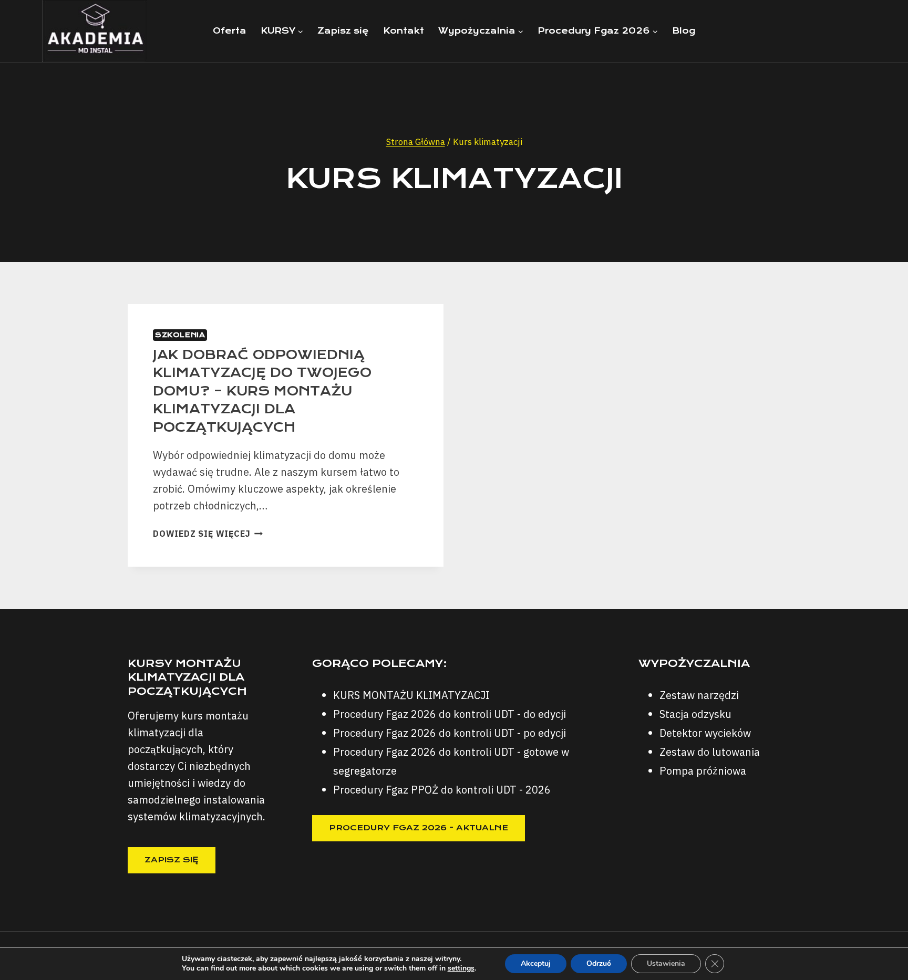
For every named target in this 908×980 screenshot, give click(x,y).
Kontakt (403, 31)
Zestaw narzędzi (699, 695)
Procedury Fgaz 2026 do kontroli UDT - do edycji (449, 714)
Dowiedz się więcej (208, 533)
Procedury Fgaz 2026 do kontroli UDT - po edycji (449, 733)
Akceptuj (536, 963)
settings (461, 968)
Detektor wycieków (705, 733)
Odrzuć (598, 963)
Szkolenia (180, 335)
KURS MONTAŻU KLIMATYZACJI (411, 695)
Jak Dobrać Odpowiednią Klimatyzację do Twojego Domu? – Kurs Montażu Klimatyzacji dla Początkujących (262, 391)
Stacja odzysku (695, 714)
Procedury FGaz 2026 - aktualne (418, 827)
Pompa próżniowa (702, 771)
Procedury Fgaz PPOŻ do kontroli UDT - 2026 (442, 790)
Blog (683, 31)
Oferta (229, 31)
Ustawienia (666, 963)
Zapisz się (343, 31)
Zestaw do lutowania (709, 752)
